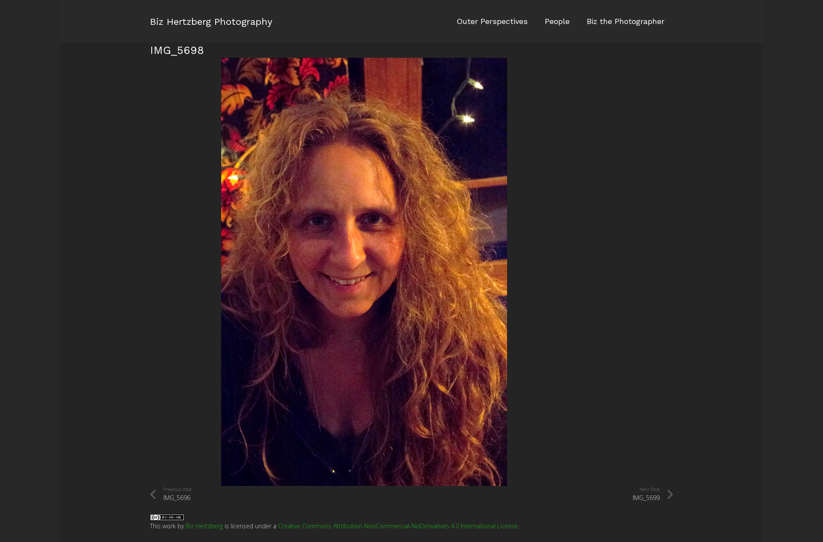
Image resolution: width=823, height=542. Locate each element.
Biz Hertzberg (204, 526)
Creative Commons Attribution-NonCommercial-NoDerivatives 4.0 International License (398, 526)
